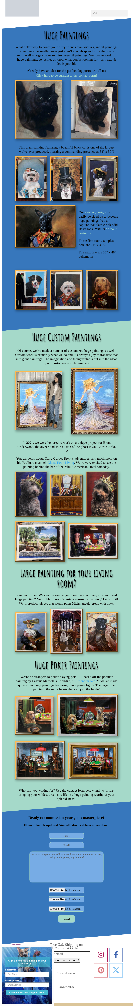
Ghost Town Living (61, 463)
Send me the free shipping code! (27, 992)
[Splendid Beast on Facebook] (116, 955)
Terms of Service (66, 972)
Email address (12, 980)
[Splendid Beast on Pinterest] (101, 970)
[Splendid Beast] (24, 8)
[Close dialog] (52, 947)
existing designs (96, 212)
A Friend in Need (85, 681)
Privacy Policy (66, 986)
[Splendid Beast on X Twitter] (116, 970)
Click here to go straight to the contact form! (66, 75)
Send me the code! (66, 960)
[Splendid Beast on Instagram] (101, 955)
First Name (10, 970)
